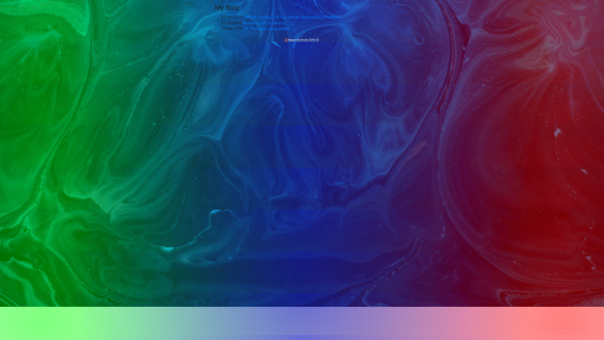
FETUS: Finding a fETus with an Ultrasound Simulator (291, 17)
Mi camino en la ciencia (264, 23)
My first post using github (267, 28)
